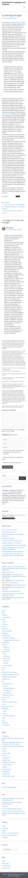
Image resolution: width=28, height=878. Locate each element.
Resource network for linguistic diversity (13, 811)
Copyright (4, 624)
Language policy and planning (11, 640)
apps (3, 612)
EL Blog (4, 748)
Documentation (6, 635)
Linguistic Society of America (17, 22)
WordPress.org (6, 868)
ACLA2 (4, 826)
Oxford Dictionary (7, 114)
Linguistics (7, 202)
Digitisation (5, 633)
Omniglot (4, 767)
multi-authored (6, 492)
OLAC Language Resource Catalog (11, 808)
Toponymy (5, 722)
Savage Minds (6, 771)
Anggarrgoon (5, 736)
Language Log (6, 760)
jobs (3, 681)
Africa (3, 610)
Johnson (4, 755)
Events (5, 711)
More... (4, 504)
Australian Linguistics (9, 688)
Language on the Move (8, 762)
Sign (3, 720)
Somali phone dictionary (19, 585)
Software (5, 663)
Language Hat (6, 757)
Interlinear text (6, 679)
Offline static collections (8, 538)
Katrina (4, 593)
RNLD (3, 718)
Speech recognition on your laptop (11, 543)
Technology (6, 649)
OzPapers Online (6, 769)
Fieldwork (4, 644)
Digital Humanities (7, 631)
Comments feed (6, 865)
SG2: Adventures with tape (9, 529)
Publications (6, 660)
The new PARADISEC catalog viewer (12, 540)
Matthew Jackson (7, 566)
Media (3, 699)
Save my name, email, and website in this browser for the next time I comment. (14, 452)
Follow (5, 196)
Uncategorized (6, 725)
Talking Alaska (6, 774)
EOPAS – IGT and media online (10, 833)
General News (6, 651)
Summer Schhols (7, 665)
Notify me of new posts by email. (12, 462)
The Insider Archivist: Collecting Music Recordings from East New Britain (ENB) (14, 568)
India (3, 670)
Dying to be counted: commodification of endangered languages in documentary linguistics (13, 206)
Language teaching (7, 683)
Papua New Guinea (7, 706)
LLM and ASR (6, 697)
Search (4, 475)
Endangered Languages (8, 638)
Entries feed (5, 863)
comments (22, 515)
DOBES (4, 830)
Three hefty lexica (15, 591)
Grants (4, 667)
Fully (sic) (4, 751)
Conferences (6, 656)
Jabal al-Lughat (6, 753)
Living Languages (7, 764)
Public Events (7, 658)
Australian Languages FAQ (9, 787)
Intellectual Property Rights (9, 677)
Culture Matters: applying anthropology (12, 746)
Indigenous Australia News (9, 672)
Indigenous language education (10, 674)
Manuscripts (6, 617)
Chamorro (14, 46)
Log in (3, 861)
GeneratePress (16, 875)
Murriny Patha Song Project (9, 702)
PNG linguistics (7, 690)
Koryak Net (5, 806)
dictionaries (5, 628)
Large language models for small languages (14, 545)
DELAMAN (5, 828)
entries (16, 515)
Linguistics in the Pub (8, 695)
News (4, 713)
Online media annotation (8, 532)
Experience (6, 647)
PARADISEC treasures (9, 715)
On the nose (10, 572)
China (3, 619)
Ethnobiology (5, 642)
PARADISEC (5, 709)
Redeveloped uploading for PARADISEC (13, 551)
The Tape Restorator (18, 580)
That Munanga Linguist (8, 776)
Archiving (4, 615)
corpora (4, 626)
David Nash (5, 591)
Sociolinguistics (7, 693)
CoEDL (4, 622)
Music (3, 704)
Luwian (18, 175)
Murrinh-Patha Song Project (9, 835)
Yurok (16, 124)
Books (5, 654)
